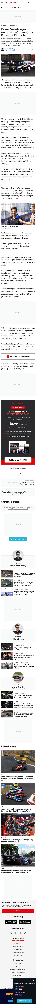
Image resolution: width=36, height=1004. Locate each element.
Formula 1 (4, 8)
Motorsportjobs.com (18, 946)
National (21, 8)
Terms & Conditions (8, 988)
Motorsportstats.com (18, 952)
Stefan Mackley (10, 48)
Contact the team (18, 975)
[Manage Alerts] (20, 473)
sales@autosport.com (18, 978)
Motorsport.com (18, 949)
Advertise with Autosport (18, 972)
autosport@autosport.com (18, 969)
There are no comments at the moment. (18, 508)
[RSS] (25, 933)
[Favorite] (27, 49)
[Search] (29, 2)
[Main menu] (2, 2)
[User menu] (33, 2)
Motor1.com (18, 943)
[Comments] (32, 49)
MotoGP (13, 8)
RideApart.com (18, 955)
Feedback (18, 963)
